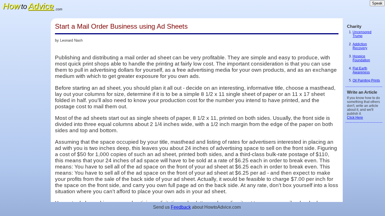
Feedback (181, 207)
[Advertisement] (25, 102)
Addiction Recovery (360, 46)
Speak (377, 3)
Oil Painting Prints (366, 80)
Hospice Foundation (361, 58)
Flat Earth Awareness (361, 70)
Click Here (355, 118)
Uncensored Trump (362, 34)
